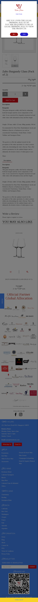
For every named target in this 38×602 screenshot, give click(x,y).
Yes (24, 34)
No (14, 34)
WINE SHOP (19, 600)
